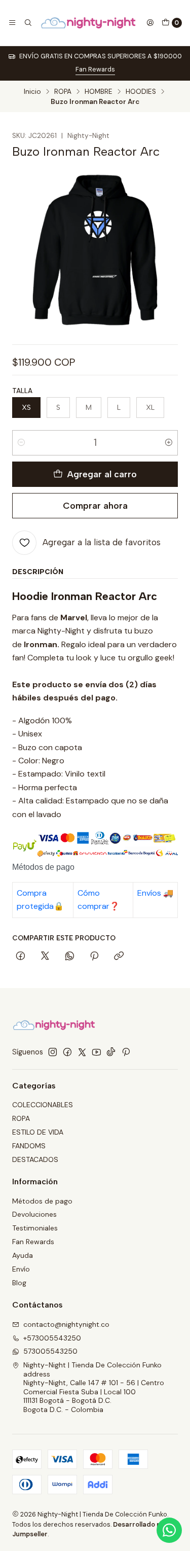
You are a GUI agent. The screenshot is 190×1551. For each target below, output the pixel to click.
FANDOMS (29, 1145)
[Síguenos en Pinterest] (126, 1052)
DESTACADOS (35, 1159)
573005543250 (50, 1351)
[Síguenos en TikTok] (111, 1052)
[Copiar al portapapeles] (118, 956)
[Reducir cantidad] (21, 443)
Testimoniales (35, 1227)
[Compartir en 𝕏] (45, 956)
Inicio (32, 91)
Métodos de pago (42, 1201)
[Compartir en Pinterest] (94, 956)
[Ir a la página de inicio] (89, 23)
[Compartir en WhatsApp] (69, 956)
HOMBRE (98, 91)
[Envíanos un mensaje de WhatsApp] (169, 1530)
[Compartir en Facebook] (20, 956)
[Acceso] (150, 23)
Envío (21, 1269)
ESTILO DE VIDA (37, 1132)
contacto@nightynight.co (66, 1324)
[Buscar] (27, 23)
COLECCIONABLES (42, 1104)
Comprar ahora (95, 505)
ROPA (62, 91)
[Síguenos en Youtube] (96, 1052)
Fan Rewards (95, 69)
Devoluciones (34, 1214)
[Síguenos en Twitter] (82, 1052)
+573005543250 (52, 1338)
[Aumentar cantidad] (168, 443)
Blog (19, 1282)
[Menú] (12, 23)
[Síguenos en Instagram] (53, 1052)
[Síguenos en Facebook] (67, 1052)
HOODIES (141, 91)
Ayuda (22, 1255)
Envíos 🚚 (155, 893)
